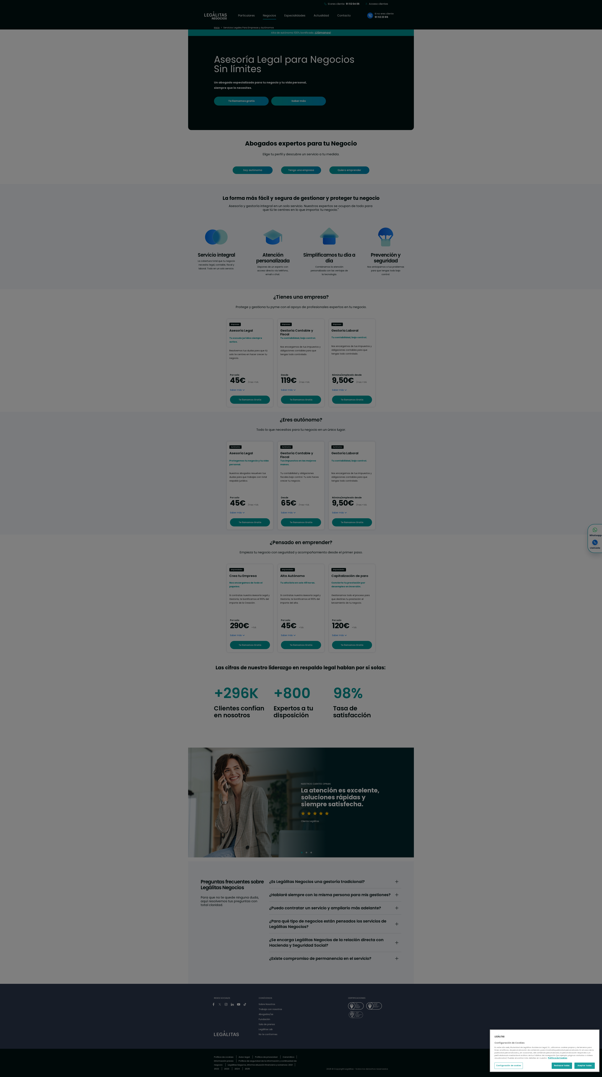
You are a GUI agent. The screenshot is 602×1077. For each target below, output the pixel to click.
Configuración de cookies (508, 1065)
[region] (544, 1050)
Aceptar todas (585, 1065)
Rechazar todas (562, 1065)
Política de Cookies (557, 1058)
